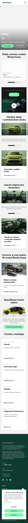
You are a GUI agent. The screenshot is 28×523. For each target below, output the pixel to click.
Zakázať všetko (14, 510)
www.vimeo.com (19, 90)
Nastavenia (14, 506)
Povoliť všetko (14, 514)
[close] (23, 489)
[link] (14, 279)
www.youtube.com (9, 90)
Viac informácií (7, 502)
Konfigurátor (20, 46)
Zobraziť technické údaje (14, 327)
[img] (7, 2)
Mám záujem (7, 46)
